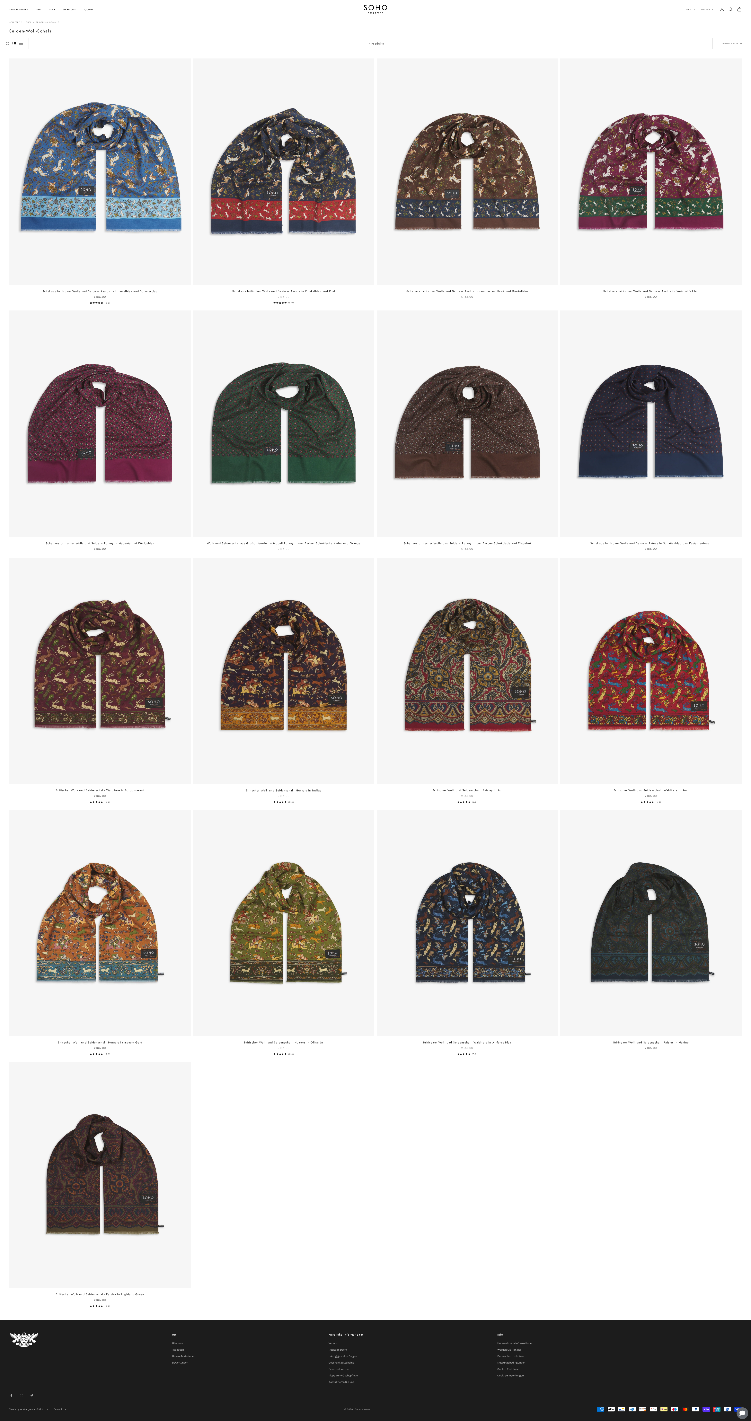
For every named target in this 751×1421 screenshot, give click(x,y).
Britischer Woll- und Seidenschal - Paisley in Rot (467, 790)
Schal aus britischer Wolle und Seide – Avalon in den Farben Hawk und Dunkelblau (467, 291)
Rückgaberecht (338, 1349)
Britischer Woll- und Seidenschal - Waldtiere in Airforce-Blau (467, 1042)
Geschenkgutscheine (341, 1362)
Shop (29, 22)
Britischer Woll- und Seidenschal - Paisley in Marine (651, 1042)
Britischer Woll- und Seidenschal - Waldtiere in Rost (651, 790)
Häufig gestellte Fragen (343, 1356)
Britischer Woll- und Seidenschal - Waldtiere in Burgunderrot (100, 790)
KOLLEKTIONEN (18, 9)
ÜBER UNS (69, 9)
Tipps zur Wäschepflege (343, 1375)
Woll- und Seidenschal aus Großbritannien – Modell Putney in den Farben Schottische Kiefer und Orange (283, 543)
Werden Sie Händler (509, 1349)
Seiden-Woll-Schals (47, 22)
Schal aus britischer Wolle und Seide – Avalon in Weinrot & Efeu (651, 291)
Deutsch (705, 9)
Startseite (15, 22)
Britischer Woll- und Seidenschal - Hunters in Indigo (284, 790)
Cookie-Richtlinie (508, 1369)
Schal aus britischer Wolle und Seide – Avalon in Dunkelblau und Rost (283, 291)
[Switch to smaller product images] (14, 43)
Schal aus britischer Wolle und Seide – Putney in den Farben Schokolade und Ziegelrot (467, 543)
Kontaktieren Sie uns (341, 1382)
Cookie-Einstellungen (510, 1375)
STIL (38, 9)
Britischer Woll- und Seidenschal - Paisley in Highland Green (100, 1294)
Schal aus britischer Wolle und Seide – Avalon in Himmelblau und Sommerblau (100, 291)
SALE (52, 9)
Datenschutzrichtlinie (510, 1356)
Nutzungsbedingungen (511, 1362)
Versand (334, 1343)
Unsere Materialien (183, 1356)
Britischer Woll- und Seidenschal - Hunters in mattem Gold (100, 1042)
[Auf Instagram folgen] (21, 1396)
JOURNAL (89, 9)
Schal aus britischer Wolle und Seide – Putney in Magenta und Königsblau (100, 543)
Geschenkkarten (339, 1369)
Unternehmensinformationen (515, 1343)
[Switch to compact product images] (21, 43)
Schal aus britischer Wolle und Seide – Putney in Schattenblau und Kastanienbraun (650, 543)
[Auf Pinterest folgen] (32, 1396)
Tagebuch (178, 1349)
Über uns (177, 1343)
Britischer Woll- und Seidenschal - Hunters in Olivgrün (283, 1042)
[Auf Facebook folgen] (11, 1396)
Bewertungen (180, 1362)
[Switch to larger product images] (7, 43)
